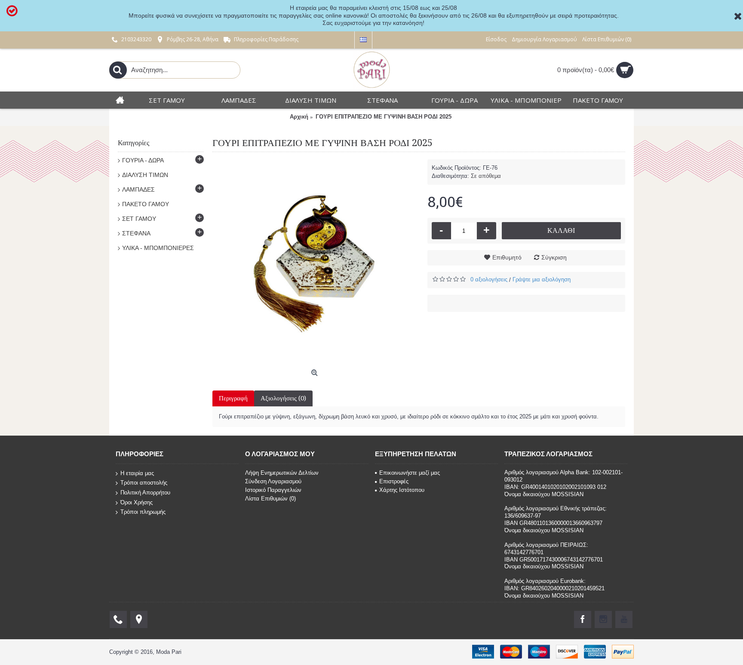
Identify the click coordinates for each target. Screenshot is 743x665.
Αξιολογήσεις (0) (283, 398)
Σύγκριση (554, 257)
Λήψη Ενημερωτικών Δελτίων (282, 473)
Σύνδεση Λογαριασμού (273, 481)
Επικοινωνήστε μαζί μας (409, 473)
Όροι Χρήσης (136, 502)
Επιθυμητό (507, 257)
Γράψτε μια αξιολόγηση (542, 279)
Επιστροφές (393, 481)
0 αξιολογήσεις (488, 279)
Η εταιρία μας (137, 473)
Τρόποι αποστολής (143, 482)
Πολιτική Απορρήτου (145, 492)
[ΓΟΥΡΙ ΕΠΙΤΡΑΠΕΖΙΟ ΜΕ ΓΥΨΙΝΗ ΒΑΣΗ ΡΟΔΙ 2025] (315, 262)
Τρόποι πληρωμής (143, 512)
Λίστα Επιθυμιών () (270, 498)
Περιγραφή (233, 398)
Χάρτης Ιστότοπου (401, 490)
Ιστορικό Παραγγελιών (273, 490)
